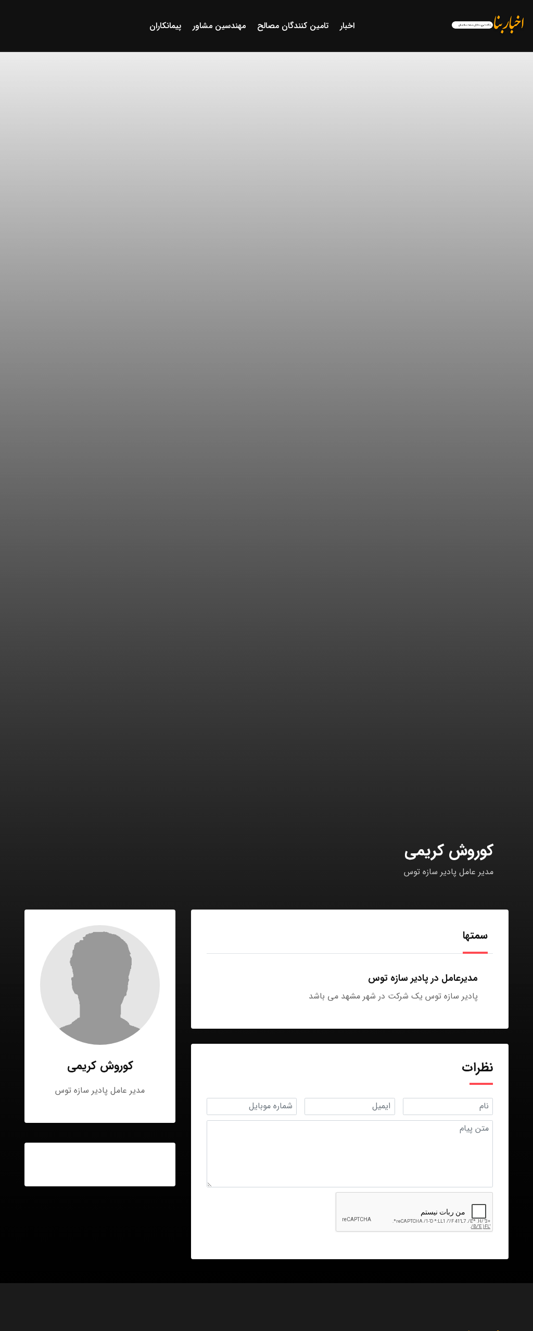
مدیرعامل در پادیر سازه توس (423, 978)
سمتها (475, 935)
